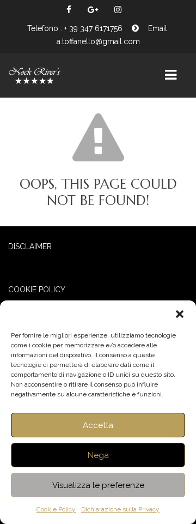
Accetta (98, 425)
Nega (98, 455)
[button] (179, 314)
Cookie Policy (56, 509)
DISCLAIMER (30, 246)
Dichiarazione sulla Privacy (120, 509)
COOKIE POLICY (36, 289)
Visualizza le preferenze (98, 485)
